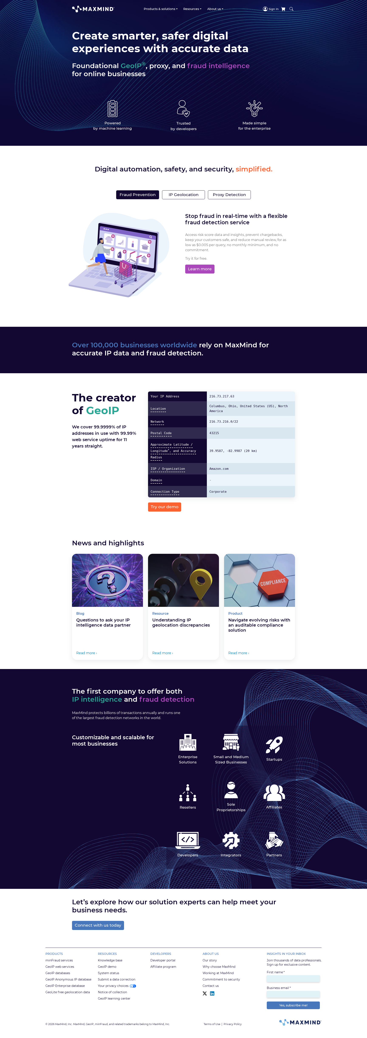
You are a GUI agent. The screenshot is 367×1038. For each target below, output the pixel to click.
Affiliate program (163, 967)
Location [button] (158, 409)
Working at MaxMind (218, 973)
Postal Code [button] (161, 433)
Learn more (200, 269)
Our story (210, 960)
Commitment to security (221, 979)
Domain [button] (156, 480)
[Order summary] (283, 9)
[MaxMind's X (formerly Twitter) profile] (205, 993)
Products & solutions (159, 9)
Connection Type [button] (165, 492)
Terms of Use (212, 1024)
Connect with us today (98, 925)
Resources (191, 9)
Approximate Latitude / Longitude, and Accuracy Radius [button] (173, 451)
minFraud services (59, 960)
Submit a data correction (116, 979)
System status (108, 973)
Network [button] (157, 422)
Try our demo (164, 506)
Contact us (211, 986)
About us (214, 9)
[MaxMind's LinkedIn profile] (212, 993)
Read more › (86, 653)
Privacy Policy (233, 1024)
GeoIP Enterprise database (65, 986)
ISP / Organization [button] (168, 469)
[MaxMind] (93, 9)
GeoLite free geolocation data (67, 992)
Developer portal (162, 960)
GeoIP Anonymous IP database (68, 979)
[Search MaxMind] (291, 9)
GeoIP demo (107, 967)
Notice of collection (112, 992)
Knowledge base (110, 960)
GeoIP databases (57, 973)
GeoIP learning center (114, 998)
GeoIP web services (59, 967)
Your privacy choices (113, 986)
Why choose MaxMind (219, 967)
